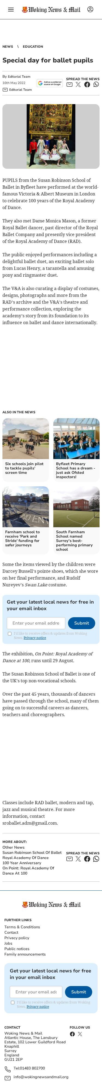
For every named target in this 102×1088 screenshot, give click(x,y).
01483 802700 (32, 1068)
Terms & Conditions (22, 927)
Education (33, 46)
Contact (11, 932)
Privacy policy (16, 938)
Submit (81, 623)
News (7, 46)
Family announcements (25, 954)
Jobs (8, 943)
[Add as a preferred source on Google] (50, 83)
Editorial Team (19, 76)
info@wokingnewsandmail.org (41, 1077)
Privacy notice (35, 638)
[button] (10, 9)
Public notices (16, 948)
